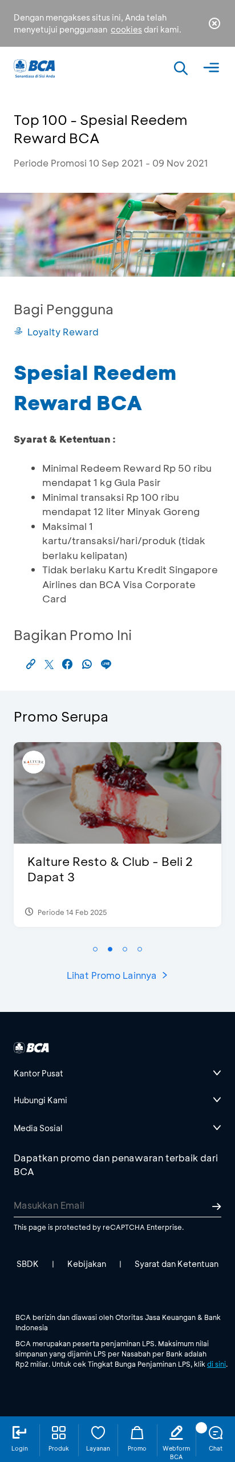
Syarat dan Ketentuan (176, 1263)
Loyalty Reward (63, 332)
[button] (95, 949)
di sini (216, 1363)
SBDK (28, 1263)
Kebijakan (86, 1263)
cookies (126, 29)
